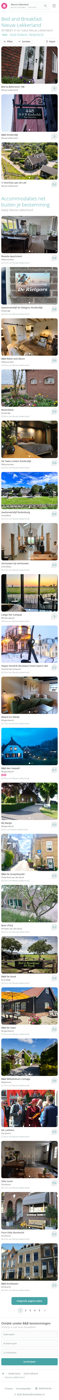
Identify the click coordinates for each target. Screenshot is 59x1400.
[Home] (3, 1373)
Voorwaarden (23, 1388)
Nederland (36, 34)
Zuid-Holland (18, 34)
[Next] (53, 65)
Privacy (9, 1388)
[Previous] (6, 65)
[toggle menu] (54, 6)
